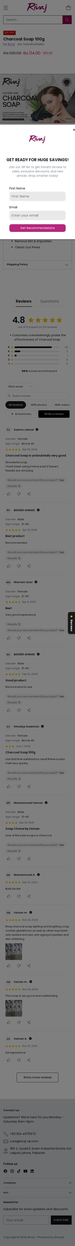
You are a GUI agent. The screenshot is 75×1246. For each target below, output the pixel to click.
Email (13, 207)
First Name (17, 188)
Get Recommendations (37, 228)
